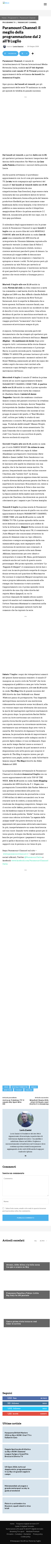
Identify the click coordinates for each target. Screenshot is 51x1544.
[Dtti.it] (17, 5)
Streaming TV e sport (17, 1531)
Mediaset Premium (32, 1531)
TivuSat (18, 1090)
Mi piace (44, 1398)
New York (8, 1090)
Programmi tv (13, 18)
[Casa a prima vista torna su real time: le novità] (25, 1313)
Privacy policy (38, 1534)
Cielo (6, 1087)
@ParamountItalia (33, 857)
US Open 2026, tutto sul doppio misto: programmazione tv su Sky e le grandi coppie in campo (18, 1470)
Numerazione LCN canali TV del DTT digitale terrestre (24, 1529)
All (35, 1241)
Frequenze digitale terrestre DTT (27, 1524)
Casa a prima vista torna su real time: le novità (21, 1322)
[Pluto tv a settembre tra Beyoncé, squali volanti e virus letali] (39, 1505)
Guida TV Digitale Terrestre (24, 1526)
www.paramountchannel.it (15, 854)
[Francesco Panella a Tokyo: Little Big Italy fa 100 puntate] (25, 1285)
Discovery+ (11, 1288)
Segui (44, 1403)
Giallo (34, 1087)
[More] (32, 53)
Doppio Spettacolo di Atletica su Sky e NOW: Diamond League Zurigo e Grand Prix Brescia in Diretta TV (18, 1453)
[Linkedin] (25, 1155)
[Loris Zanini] (5, 46)
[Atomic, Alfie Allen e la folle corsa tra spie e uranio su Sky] (25, 1257)
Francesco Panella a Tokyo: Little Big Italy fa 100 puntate (22, 1294)
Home (4, 18)
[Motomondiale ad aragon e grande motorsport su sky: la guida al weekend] (39, 1487)
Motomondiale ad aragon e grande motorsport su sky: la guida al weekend (17, 1488)
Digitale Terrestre (20, 1087)
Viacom (29, 1090)
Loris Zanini (18, 46)
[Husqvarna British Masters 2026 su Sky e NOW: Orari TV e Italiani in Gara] (39, 1434)
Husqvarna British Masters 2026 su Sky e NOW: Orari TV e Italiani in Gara (18, 1435)
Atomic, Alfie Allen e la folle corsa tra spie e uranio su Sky (23, 1265)
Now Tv (9, 1260)
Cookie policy (25, 1537)
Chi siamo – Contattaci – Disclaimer (19, 1534)
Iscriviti (43, 1414)
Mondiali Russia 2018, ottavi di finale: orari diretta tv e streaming (39, 1102)
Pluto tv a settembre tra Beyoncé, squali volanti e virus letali (18, 1505)
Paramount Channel (27, 18)
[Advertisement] (25, 123)
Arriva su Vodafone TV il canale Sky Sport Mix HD (13, 1102)
